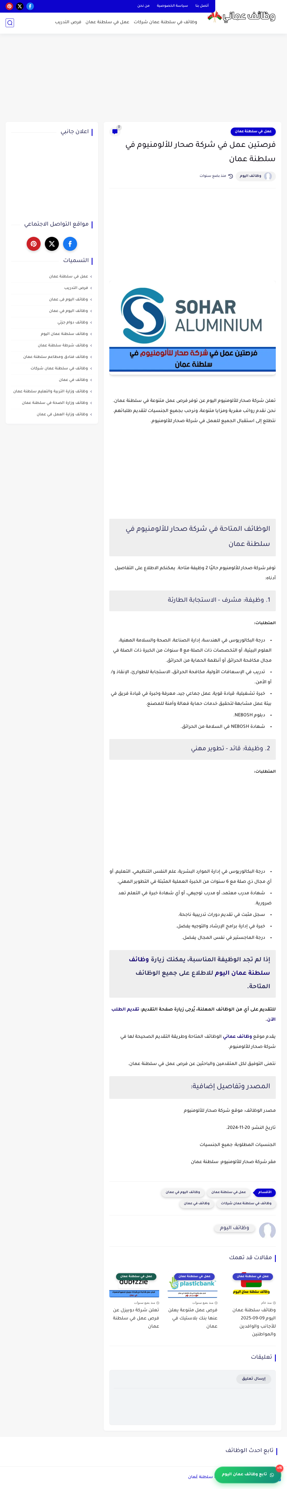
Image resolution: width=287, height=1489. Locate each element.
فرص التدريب (68, 22)
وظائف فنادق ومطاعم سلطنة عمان (55, 357)
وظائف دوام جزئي (72, 323)
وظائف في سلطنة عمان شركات (165, 22)
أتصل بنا (202, 6)
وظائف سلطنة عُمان (207, 1477)
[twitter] (20, 6)
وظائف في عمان (197, 1204)
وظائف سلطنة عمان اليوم (64, 334)
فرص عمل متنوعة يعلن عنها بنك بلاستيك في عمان (192, 1318)
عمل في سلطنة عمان (107, 22)
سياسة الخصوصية (172, 6)
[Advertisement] (143, 78)
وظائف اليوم (250, 176)
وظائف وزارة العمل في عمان (62, 415)
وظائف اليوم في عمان (183, 1192)
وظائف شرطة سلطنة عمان (63, 346)
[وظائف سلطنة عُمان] (243, 16)
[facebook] (30, 6)
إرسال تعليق (254, 1379)
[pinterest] (9, 6)
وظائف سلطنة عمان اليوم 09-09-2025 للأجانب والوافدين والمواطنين (254, 1322)
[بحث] (10, 22)
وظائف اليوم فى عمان (68, 300)
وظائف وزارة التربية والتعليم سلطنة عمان (50, 392)
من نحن (143, 6)
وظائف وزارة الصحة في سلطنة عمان (55, 403)
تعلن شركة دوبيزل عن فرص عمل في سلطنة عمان (136, 1318)
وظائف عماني (237, 1036)
